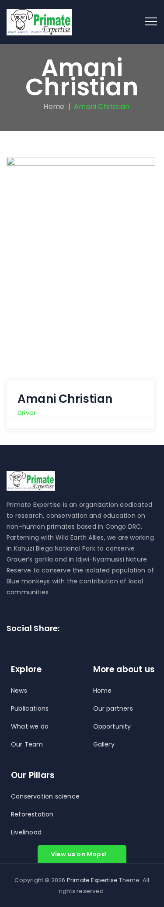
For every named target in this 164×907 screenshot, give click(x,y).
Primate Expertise (92, 880)
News (19, 690)
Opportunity (112, 726)
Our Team (27, 744)
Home (52, 106)
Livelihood (26, 832)
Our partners (113, 708)
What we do (30, 726)
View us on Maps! (79, 854)
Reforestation (32, 814)
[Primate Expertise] (39, 22)
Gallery (104, 744)
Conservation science (45, 796)
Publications (30, 708)
